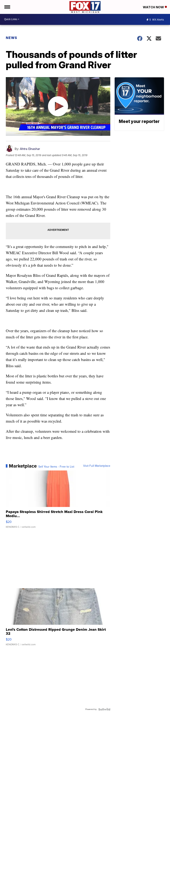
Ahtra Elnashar (30, 149)
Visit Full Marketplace (96, 465)
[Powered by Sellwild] (104, 709)
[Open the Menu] (7, 7)
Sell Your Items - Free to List (56, 466)
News (11, 38)
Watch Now (154, 7)
